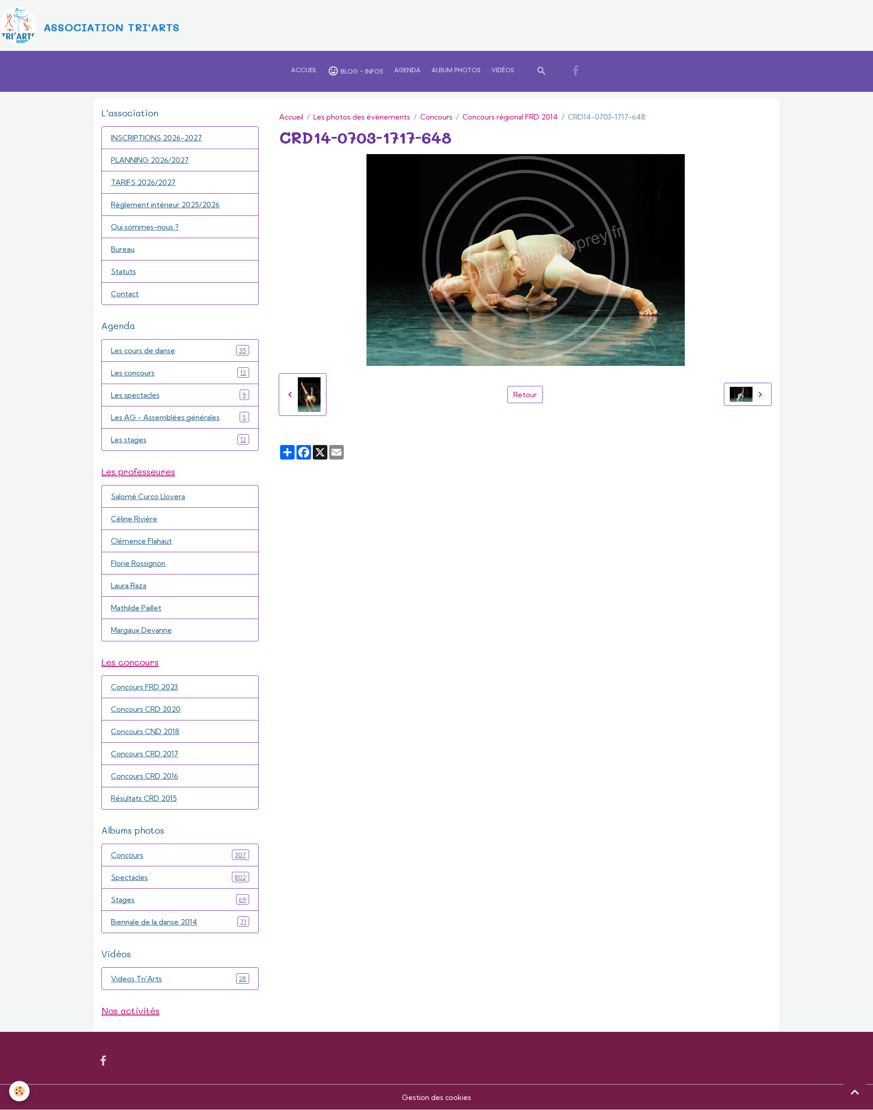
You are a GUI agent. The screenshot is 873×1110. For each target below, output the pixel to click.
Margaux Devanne (141, 630)
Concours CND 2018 (145, 731)
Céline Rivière (134, 518)
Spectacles (178, 877)
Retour (525, 394)
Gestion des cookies (436, 1097)
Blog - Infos (361, 71)
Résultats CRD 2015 (144, 798)
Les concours (178, 372)
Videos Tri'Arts (178, 978)
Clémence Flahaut (141, 540)
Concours (436, 116)
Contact (125, 293)
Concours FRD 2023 (144, 686)
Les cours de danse (178, 350)
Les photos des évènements (361, 116)
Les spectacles (178, 395)
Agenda (407, 70)
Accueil (304, 70)
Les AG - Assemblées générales (178, 417)
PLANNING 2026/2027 (150, 160)
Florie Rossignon (138, 563)
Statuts (123, 271)
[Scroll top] (854, 1091)
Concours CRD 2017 (144, 753)
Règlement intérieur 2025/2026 (165, 204)
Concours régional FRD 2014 (510, 116)
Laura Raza (128, 585)
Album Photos (456, 70)
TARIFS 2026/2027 (143, 182)
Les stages (178, 439)
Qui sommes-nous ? (145, 226)
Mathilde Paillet (136, 607)
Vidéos (503, 70)
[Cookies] (19, 1091)
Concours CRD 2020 (146, 709)
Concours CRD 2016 (144, 775)
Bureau (123, 249)
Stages (178, 899)
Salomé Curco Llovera (148, 496)
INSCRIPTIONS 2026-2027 (156, 137)
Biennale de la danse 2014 (178, 921)
